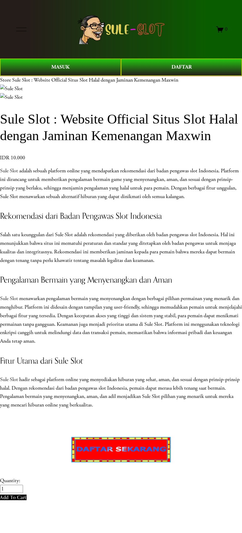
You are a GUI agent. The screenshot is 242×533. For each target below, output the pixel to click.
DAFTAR (181, 67)
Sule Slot (9, 171)
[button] (13, 497)
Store (5, 80)
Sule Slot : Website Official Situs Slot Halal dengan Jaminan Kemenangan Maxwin (95, 80)
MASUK (60, 67)
